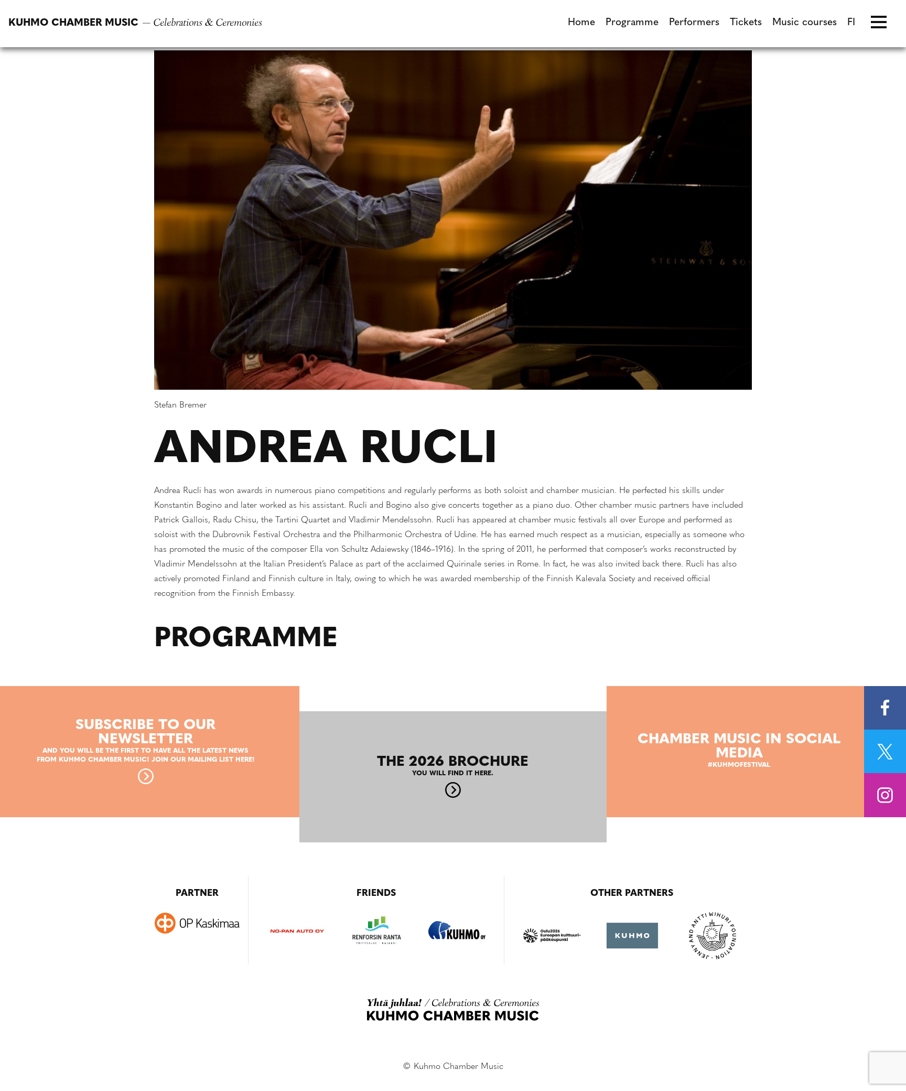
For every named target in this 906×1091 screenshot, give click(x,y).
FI (851, 23)
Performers (694, 23)
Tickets (746, 23)
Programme (632, 23)
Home (581, 23)
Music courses (804, 23)
